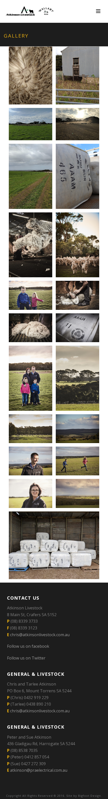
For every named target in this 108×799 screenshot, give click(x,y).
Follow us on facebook (28, 646)
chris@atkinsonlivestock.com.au (40, 634)
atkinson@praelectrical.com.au (38, 770)
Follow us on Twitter (26, 658)
